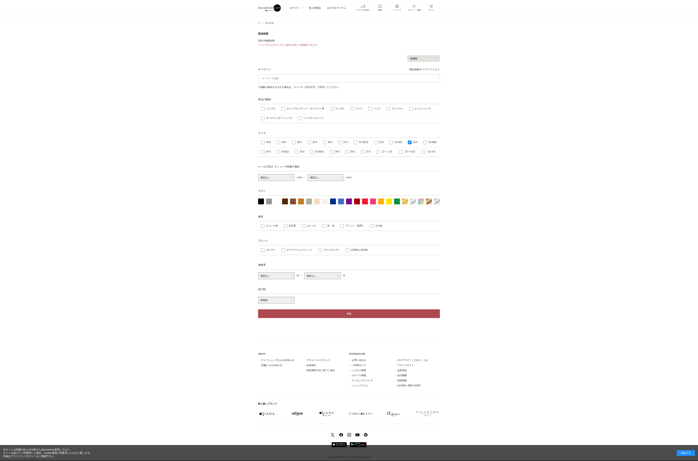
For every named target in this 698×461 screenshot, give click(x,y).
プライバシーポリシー (23, 456)
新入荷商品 (315, 8)
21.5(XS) (363, 142)
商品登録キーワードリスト (424, 69)
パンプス (271, 108)
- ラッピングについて (361, 380)
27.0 (368, 151)
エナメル (311, 225)
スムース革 (272, 225)
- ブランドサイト (405, 365)
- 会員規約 (310, 365)
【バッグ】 (387, 151)
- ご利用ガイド (358, 365)
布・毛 (330, 225)
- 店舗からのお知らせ (271, 365)
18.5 (268, 142)
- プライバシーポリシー (317, 360)
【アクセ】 (410, 151)
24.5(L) (285, 151)
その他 (378, 225)
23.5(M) (432, 142)
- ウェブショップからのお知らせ (277, 360)
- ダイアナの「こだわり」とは (412, 360)
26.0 (337, 151)
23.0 (415, 142)
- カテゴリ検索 (358, 375)
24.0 (268, 151)
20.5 (330, 142)
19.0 (284, 142)
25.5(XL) (319, 151)
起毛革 (292, 225)
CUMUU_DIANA (359, 249)
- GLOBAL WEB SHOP (408, 385)
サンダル (340, 108)
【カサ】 (431, 151)
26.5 (352, 151)
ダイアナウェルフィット (299, 249)
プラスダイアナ (331, 249)
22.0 (381, 142)
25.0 (302, 151)
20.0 (314, 142)
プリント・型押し (354, 225)
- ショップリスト (359, 385)
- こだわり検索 (358, 370)
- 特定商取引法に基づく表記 (320, 370)
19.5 (299, 142)
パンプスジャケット (313, 118)
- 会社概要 (401, 375)
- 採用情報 (401, 380)
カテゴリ (294, 8)
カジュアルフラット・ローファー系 (305, 108)
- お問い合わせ (358, 360)
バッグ (377, 108)
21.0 (345, 142)
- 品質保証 (401, 370)
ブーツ (359, 108)
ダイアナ (271, 249)
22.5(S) (398, 142)
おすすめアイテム (336, 8)
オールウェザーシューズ (279, 118)
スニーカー (397, 108)
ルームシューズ (422, 108)
